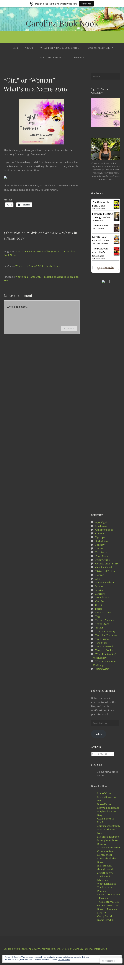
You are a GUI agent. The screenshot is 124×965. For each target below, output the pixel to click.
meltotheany (104, 865)
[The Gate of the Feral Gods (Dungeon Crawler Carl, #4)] (116, 208)
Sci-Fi (98, 604)
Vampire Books (104, 650)
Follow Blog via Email (103, 690)
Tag (97, 616)
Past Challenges (51, 57)
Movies (99, 589)
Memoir (99, 586)
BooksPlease (104, 804)
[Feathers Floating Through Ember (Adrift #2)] (116, 220)
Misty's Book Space (108, 807)
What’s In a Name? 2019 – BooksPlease (37, 265)
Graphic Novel (103, 567)
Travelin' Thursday (106, 635)
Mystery (100, 593)
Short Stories (103, 612)
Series (98, 608)
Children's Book (104, 529)
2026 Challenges (99, 48)
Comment (69, 328)
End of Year (102, 540)
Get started (86, 4)
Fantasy (99, 544)
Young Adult (102, 668)
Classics (99, 533)
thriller (99, 627)
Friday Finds (102, 559)
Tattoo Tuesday (104, 620)
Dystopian (101, 537)
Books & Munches (107, 908)
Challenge (101, 525)
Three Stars (102, 623)
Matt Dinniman (99, 209)
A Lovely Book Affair (108, 847)
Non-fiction (102, 597)
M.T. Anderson (99, 228)
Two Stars (101, 642)
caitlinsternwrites (107, 905)
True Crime (102, 638)
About (29, 48)
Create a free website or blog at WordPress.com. (30, 948)
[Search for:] (105, 76)
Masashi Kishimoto (101, 243)
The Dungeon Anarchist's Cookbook (100, 252)
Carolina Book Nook (62, 23)
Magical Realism (104, 582)
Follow (98, 733)
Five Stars (101, 552)
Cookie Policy (64, 960)
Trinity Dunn (98, 220)
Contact (78, 57)
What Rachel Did (106, 883)
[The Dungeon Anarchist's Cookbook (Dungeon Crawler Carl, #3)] (116, 254)
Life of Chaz (104, 793)
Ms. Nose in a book (108, 836)
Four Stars (101, 556)
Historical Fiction (105, 571)
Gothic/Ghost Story (106, 563)
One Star (100, 601)
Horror (99, 574)
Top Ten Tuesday (105, 631)
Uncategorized (104, 646)
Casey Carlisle (105, 916)
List (97, 578)
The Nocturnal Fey (108, 901)
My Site (101, 912)
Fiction (99, 548)
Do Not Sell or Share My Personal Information (82, 948)
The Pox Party (100, 225)
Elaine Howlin (105, 919)
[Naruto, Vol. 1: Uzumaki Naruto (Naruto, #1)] (116, 242)
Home (14, 48)
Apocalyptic (102, 522)
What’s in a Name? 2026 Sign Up (60, 48)
